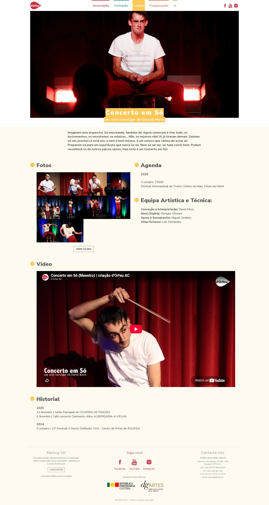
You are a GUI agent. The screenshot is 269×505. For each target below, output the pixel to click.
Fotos (43, 165)
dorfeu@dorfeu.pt (215, 477)
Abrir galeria (83, 249)
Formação (121, 6)
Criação (139, 6)
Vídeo (44, 264)
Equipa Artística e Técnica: (176, 200)
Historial (48, 399)
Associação (101, 6)
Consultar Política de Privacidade (56, 476)
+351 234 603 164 (214, 471)
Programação (159, 6)
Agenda (151, 165)
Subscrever (56, 469)
